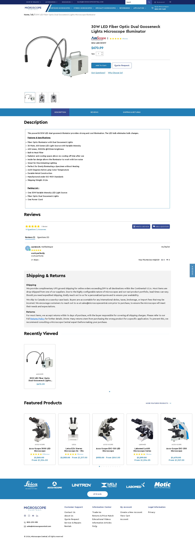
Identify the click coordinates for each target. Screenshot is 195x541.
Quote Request (121, 65)
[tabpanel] (39, 366)
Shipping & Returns (131, 112)
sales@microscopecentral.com (90, 2)
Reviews (94, 112)
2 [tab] (102, 466)
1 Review (125, 38)
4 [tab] (106, 466)
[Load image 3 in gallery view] (53, 97)
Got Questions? (98, 73)
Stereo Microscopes (83, 8)
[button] (169, 2)
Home (26, 15)
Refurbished (125, 8)
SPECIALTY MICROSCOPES (106, 8)
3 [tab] (104, 466)
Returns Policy (37, 319)
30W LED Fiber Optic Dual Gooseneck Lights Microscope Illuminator (40, 379)
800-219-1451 (160, 9)
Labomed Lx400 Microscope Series (142, 450)
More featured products (157, 403)
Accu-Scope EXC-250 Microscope (176, 450)
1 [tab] (109, 392)
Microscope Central (39, 536)
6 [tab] (111, 466)
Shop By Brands (32, 2)
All (32, 15)
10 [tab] (120, 466)
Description (60, 112)
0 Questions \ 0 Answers (36, 229)
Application (139, 8)
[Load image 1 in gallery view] (30, 97)
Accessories (50, 2)
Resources (66, 2)
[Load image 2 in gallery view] (42, 97)
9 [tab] (117, 466)
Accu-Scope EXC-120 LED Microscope (108, 450)
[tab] (30, 237)
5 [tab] (108, 466)
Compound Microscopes (60, 8)
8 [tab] (115, 466)
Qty (93, 54)
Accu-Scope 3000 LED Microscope (39, 450)
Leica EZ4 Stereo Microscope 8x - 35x (74, 450)
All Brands (97, 494)
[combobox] (136, 2)
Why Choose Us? (115, 73)
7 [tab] (113, 466)
